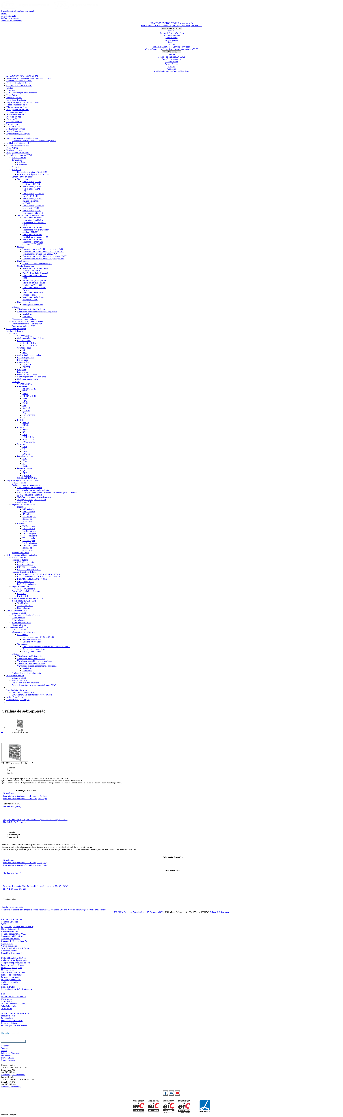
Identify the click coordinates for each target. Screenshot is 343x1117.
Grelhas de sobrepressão (27, 379)
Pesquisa (19, 11)
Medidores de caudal (20, 552)
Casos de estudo (162, 25)
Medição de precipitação (11, 975)
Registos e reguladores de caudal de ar (22, 102)
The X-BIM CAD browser (14, 822)
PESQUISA (176, 23)
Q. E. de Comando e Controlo (14, 1004)
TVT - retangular (30, 536)
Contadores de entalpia (16, 100)
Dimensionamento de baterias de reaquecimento (32, 695)
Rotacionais (22, 386)
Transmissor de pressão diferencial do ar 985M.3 (43, 251)
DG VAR (27, 367)
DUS (25, 434)
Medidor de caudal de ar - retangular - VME (33, 298)
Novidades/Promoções (162, 47)
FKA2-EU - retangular (26, 567)
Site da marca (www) (12, 806)
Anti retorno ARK (25, 502)
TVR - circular (29, 528)
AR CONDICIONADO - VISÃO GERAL (22, 76)
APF (25, 352)
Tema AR (171, 31)
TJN (24, 449)
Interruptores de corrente (33, 304)
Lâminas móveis (24, 340)
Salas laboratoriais (14, 121)
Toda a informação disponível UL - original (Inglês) (24, 796)
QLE (25, 471)
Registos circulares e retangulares (26, 485)
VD (24, 406)
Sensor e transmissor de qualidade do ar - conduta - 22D (36, 235)
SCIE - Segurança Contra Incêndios (21, 93)
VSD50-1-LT (28, 439)
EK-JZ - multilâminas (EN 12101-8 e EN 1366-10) (38, 574)
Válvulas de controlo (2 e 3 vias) (31, 663)
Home (3, 11)
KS (24, 432)
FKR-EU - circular (25, 565)
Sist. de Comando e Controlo (13, 996)
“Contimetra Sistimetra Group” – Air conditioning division (28, 78)
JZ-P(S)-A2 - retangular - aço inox (31, 499)
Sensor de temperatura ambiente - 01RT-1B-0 (32, 182)
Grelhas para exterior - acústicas (25, 683)
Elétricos (21, 524)
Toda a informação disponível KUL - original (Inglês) (25, 798)
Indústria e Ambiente (10, 18)
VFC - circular (29, 512)
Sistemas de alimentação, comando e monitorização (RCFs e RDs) (27, 599)
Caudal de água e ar (25, 266)
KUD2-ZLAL (29, 442)
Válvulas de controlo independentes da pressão (37, 312)
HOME (153, 23)
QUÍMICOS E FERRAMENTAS (15, 1013)
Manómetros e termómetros (23, 632)
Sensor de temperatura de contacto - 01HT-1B (33, 207)
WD (24, 413)
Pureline (26, 430)
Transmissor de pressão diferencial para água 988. (43, 259)
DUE (25, 451)
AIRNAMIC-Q (29, 396)
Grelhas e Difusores (14, 331)
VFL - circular (29, 509)
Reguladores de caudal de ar (24, 504)
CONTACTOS (163, 23)
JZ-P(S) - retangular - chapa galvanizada (34, 497)
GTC (3, 994)
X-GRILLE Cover (30, 343)
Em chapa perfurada (25, 357)
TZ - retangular (29, 538)
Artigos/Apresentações (171, 28)
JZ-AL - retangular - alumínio (29, 495)
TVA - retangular (30, 545)
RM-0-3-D (21, 593)
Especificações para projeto (18, 134)
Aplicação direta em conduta (29, 355)
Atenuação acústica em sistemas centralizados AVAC (34, 685)
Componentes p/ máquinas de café (15, 963)
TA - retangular (29, 540)
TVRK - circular (30, 531)
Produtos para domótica (11, 979)
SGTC (4, 13)
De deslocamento (24, 468)
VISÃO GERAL (19, 157)
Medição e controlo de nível (13, 972)
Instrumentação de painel (11, 967)
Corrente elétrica (24, 302)
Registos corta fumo (20, 586)
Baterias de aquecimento (28, 520)
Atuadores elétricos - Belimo (24, 319)
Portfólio (171, 42)
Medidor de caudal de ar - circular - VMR (33, 293)
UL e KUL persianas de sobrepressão (20, 731)
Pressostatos (17, 167)
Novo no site (73, 910)
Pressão (20, 246)
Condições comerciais (10, 910)
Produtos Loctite (8, 1016)
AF (24, 350)
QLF (25, 473)
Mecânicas (27, 314)
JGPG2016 (118, 912)
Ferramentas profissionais (12, 1020)
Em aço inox (22, 360)
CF (24, 418)
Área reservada (28, 11)
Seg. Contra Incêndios (171, 35)
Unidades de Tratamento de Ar (19, 81)
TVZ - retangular (30, 543)
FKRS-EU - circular (25, 562)
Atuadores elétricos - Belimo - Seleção (28, 321)
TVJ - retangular (29, 533)
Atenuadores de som (15, 114)
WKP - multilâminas (25, 581)
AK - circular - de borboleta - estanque (33, 490)
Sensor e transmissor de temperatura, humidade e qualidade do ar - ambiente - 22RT (34, 221)
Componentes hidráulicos (17, 112)
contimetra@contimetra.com (13, 1074)
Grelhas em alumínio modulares (30, 338)
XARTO (26, 408)
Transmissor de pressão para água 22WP (40, 254)
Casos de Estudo (8, 1001)
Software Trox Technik (15, 129)
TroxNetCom (12, 124)
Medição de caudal (9, 970)
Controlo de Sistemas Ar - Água (171, 33)
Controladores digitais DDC (24, 326)
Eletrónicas (27, 316)
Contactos (10, 11)
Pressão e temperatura (10, 977)
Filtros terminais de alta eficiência (26, 615)
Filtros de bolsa (18, 618)
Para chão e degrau (25, 456)
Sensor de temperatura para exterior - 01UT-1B (33, 211)
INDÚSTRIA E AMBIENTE (13, 958)
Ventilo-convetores (9, 946)
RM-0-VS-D (22, 596)
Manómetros (22, 634)
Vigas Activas (12, 95)
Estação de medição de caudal (35, 273)
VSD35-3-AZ (28, 437)
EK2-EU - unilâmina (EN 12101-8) (32, 579)
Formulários (6, 1055)
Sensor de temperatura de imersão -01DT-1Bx (33, 194)
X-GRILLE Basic (30, 345)
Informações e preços (29, 910)
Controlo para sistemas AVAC (19, 85)
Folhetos (102, 910)
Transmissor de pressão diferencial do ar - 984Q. (43, 249)
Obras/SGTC (196, 25)
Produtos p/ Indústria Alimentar (14, 1025)
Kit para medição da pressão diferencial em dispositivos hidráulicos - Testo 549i (34, 282)
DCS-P (26, 403)
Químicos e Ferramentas (11, 21)
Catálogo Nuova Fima (32, 642)
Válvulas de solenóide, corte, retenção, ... (34, 661)
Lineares (20, 427)
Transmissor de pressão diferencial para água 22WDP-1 (46, 256)
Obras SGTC (6, 999)
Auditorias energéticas (10, 982)
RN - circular (28, 514)
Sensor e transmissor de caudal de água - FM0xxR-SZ (35, 269)
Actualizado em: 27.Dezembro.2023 (148, 912)
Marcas (144, 25)
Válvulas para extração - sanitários (31, 377)
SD (24, 463)
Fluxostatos (16, 169)
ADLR (26, 425)
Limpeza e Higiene (9, 1023)
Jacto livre (21, 444)
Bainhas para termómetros (33, 649)
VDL (25, 401)
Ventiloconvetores (14, 97)
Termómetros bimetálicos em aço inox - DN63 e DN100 (46, 646)
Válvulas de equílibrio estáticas (30, 656)
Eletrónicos (22, 165)
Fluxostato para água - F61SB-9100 (32, 172)
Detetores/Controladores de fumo (26, 591)
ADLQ (26, 422)
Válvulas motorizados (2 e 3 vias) (31, 309)
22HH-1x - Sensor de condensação (37, 263)
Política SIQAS (7, 1058)
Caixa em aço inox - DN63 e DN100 (38, 637)
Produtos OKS (7, 1018)
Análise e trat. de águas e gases (14, 960)
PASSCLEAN (29, 415)
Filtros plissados (18, 620)
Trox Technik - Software (16, 690)
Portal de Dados (8, 987)
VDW (25, 393)
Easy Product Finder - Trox (23, 692)
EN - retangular (29, 516)
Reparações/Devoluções (49, 910)
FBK (25, 459)
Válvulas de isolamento (32, 639)
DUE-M (26, 454)
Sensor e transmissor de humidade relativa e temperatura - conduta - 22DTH (37, 229)
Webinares (171, 44)
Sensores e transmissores (22, 177)
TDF (25, 391)
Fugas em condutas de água (12, 965)
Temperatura (22, 179)
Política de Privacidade (219, 912)
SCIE (3, 924)
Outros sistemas (23, 608)
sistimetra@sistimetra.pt (11, 1087)
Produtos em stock (14, 117)
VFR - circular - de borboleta (29, 487)
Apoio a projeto (176, 25)
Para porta (21, 369)
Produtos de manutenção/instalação (26, 673)
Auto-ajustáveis (23, 362)
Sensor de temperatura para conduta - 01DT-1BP (32, 188)
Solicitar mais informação (12, 907)
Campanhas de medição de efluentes (16, 989)
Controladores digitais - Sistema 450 (27, 324)
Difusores (10, 90)
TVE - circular (29, 526)
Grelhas (9, 88)
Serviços (151, 25)
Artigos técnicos (171, 40)
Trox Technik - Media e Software (15, 948)
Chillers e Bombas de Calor (18, 83)
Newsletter (185, 47)
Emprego (63, 910)
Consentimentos (8, 1060)
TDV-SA (26, 410)
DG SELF (27, 365)
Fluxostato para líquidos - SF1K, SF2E (33, 174)
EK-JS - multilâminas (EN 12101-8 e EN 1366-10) (38, 577)
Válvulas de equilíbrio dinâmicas (31, 658)
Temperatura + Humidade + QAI (31, 215)
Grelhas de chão (24, 348)
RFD (25, 398)
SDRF (25, 466)
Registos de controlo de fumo (24, 572)
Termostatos (17, 160)
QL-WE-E (27, 475)
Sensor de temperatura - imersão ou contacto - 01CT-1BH (32, 200)
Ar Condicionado (8, 16)
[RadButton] (165, 1093)
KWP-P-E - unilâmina (26, 584)
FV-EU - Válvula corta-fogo (29, 569)
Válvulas (15, 307)
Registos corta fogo (20, 560)
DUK (25, 446)
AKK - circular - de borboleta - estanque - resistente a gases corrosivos (47, 492)
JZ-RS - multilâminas (26, 589)
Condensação (23, 261)
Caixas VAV (11, 119)
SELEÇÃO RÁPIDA (27, 478)
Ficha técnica (8, 793)
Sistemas (187, 25)
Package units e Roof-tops (17, 109)
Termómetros (22, 644)
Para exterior (22, 372)
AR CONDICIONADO (11, 919)
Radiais (20, 420)
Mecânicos (21, 162)
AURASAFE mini (25, 605)
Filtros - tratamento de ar (16, 105)
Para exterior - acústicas (27, 374)
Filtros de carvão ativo (21, 622)
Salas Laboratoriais (9, 1006)
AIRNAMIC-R (29, 389)
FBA (25, 461)
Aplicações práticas (14, 131)
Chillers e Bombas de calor (17, 145)
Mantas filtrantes (19, 625)
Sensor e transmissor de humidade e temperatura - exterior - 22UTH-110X (33, 241)
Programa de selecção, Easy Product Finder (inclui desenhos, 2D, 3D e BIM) (35, 819)
